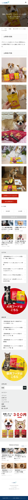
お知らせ (4, 397)
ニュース (4, 400)
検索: (3, 388)
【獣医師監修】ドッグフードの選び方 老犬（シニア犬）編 (12, 334)
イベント (4, 395)
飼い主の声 (5, 408)
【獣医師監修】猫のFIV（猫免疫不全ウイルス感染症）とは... (12, 322)
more (23, 446)
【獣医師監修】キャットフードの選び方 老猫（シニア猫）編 (13, 347)
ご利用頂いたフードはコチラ (10, 195)
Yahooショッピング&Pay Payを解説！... (13, 275)
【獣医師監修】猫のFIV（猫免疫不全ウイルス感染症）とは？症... (7, 456)
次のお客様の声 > (9, 201)
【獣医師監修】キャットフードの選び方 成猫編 (13, 340)
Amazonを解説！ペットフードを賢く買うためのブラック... (13, 269)
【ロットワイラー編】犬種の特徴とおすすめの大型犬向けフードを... (7, 242)
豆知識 (17, 18)
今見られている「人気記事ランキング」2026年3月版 (13, 280)
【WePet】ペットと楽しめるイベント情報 (13, 263)
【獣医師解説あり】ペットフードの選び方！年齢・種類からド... (13, 257)
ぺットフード (5, 402)
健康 (3, 404)
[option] (14, 462)
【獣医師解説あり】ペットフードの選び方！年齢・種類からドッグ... (20, 456)
